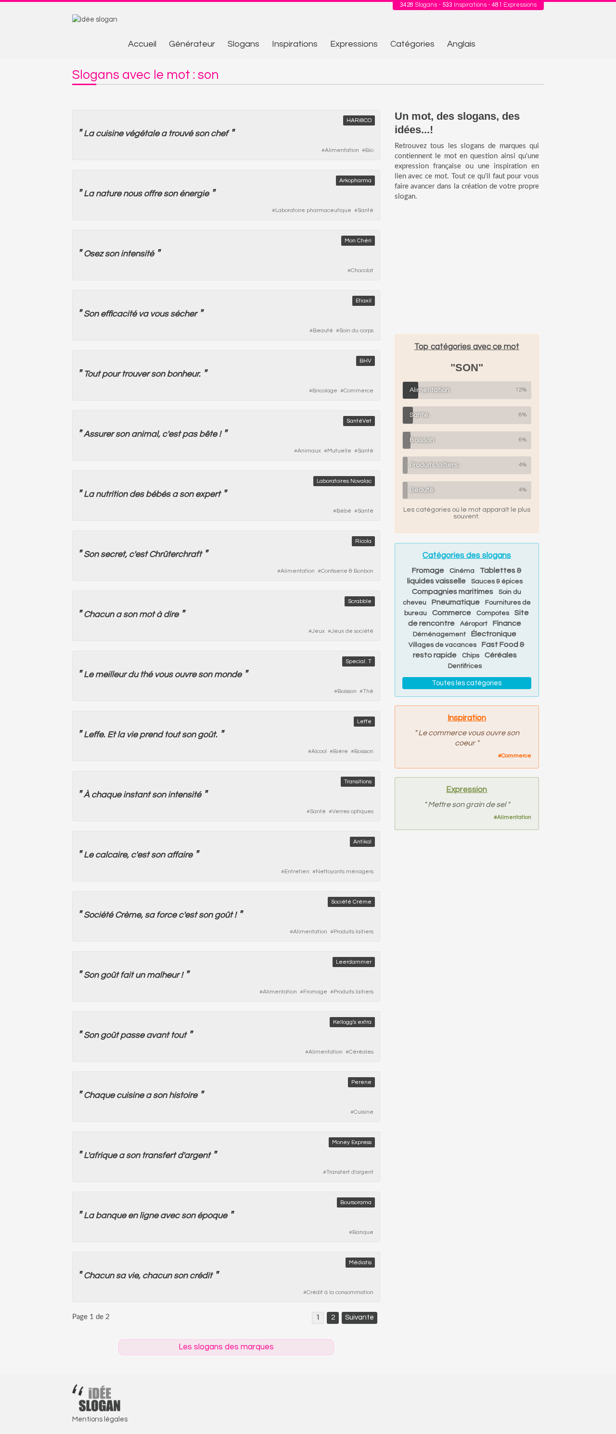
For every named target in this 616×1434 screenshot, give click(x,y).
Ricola (363, 541)
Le (88, 674)
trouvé (180, 133)
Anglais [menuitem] (461, 44)
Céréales (361, 1052)
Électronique (493, 634)
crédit (201, 1275)
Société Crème (351, 902)
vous (159, 313)
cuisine (109, 133)
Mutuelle (339, 451)
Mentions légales (100, 1419)
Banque (362, 1232)
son (202, 133)
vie (132, 734)
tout (172, 734)
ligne (149, 1215)
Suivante (359, 1317)
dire (171, 614)
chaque (106, 794)
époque (212, 1215)
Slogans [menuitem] (243, 44)
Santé (365, 210)
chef (219, 133)
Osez (93, 253)
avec (170, 1215)
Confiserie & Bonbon (347, 571)
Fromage (315, 992)
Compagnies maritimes (452, 591)
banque (111, 1215)
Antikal (362, 842)
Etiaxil (364, 301)
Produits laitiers (353, 932)
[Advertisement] (467, 267)
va (143, 313)
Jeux (318, 631)
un (140, 975)
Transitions (358, 782)
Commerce (358, 391)
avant (157, 1035)
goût (207, 734)
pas (189, 434)
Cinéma (462, 570)
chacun (157, 1275)
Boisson (347, 691)
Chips (470, 655)
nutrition (112, 494)
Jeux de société (352, 631)
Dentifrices (465, 666)
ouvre (185, 674)
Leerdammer (354, 962)
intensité (137, 253)
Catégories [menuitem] (412, 44)
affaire (179, 854)
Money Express (352, 1142)
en (133, 1215)
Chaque (99, 1095)
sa (149, 914)
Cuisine (363, 1112)
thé (146, 674)
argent (197, 1155)
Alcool (319, 751)
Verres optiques (352, 811)
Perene (361, 1082)
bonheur (183, 373)
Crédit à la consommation (340, 1292)
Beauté (323, 330)
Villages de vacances (442, 645)
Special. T (359, 661)
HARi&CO (359, 120)
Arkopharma (355, 180)
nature (108, 193)
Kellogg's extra (352, 1022)
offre (153, 193)
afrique (103, 1155)
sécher (183, 313)
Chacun (99, 614)
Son (91, 313)
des (136, 494)
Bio (369, 150)
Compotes (492, 613)
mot (146, 614)
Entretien (296, 871)
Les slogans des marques (226, 1347)
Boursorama (356, 1202)
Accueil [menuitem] (142, 44)
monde (228, 674)
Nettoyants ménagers (344, 871)
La (89, 133)
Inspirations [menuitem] (295, 44)
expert (207, 494)
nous (132, 193)
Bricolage (324, 391)
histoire (183, 1095)
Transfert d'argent (349, 1172)
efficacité (119, 313)
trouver (135, 373)
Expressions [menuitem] (354, 44)
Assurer (99, 434)
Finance (507, 623)
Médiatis (360, 1262)
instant (136, 794)
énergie (194, 193)
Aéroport (474, 623)
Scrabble (360, 601)
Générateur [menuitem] (192, 44)
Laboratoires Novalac (344, 481)
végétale (142, 133)
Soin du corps (356, 330)
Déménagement (439, 634)
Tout (92, 373)
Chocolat (362, 270)
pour (111, 373)
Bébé (343, 511)
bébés (158, 494)
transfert (159, 1155)
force (166, 914)
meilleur (110, 674)
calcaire (111, 854)
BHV (365, 361)
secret (113, 554)
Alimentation (342, 150)
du (133, 674)
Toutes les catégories (466, 683)
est (174, 434)
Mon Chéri (358, 241)
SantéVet (359, 421)
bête (208, 434)
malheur (163, 975)
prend (151, 734)
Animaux (309, 451)
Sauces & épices (497, 581)
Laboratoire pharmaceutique (313, 210)
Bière (340, 751)
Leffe (364, 721)
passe (132, 1035)
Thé (368, 691)
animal (144, 434)
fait (126, 975)
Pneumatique (456, 602)
